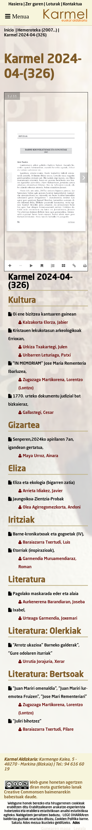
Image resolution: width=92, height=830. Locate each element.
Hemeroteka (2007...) (37, 30)
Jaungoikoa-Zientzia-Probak (38, 499)
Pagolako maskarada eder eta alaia (45, 594)
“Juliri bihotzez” (26, 721)
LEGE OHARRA (73, 815)
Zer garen (34, 4)
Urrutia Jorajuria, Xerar (43, 662)
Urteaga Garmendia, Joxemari (49, 619)
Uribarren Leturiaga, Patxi (46, 355)
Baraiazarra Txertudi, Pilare (48, 730)
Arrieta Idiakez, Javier (42, 491)
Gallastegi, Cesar (38, 413)
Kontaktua (72, 4)
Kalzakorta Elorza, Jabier (45, 323)
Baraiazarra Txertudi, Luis (46, 543)
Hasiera (15, 4)
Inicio (9, 30)
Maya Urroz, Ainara (40, 456)
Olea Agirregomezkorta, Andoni (51, 507)
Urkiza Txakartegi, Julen (44, 347)
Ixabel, (18, 610)
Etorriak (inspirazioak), (33, 551)
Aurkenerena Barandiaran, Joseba (53, 602)
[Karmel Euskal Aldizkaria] (65, 21)
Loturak (53, 4)
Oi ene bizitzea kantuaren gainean (44, 314)
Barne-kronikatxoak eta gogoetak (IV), (48, 534)
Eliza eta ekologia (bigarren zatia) (43, 483)
